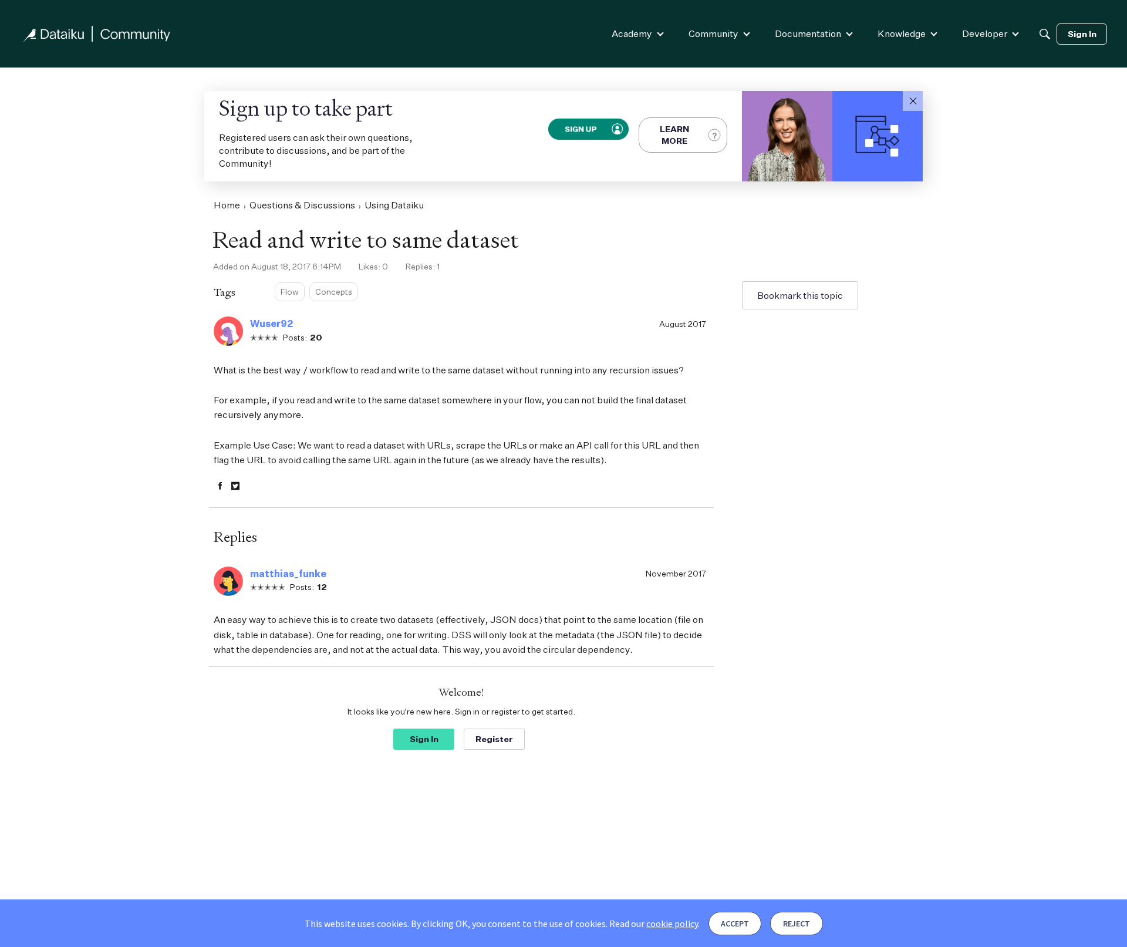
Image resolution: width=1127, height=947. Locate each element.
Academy (632, 33)
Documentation (808, 33)
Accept (735, 923)
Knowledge (902, 33)
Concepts (333, 291)
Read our (653, 923)
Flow (290, 291)
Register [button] (494, 739)
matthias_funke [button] (288, 573)
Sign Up (580, 129)
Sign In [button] (424, 739)
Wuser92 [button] (271, 323)
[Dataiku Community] (96, 34)
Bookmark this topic (800, 295)
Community (713, 33)
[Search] (1044, 34)
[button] (913, 101)
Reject (796, 923)
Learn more (674, 135)
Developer (984, 33)
